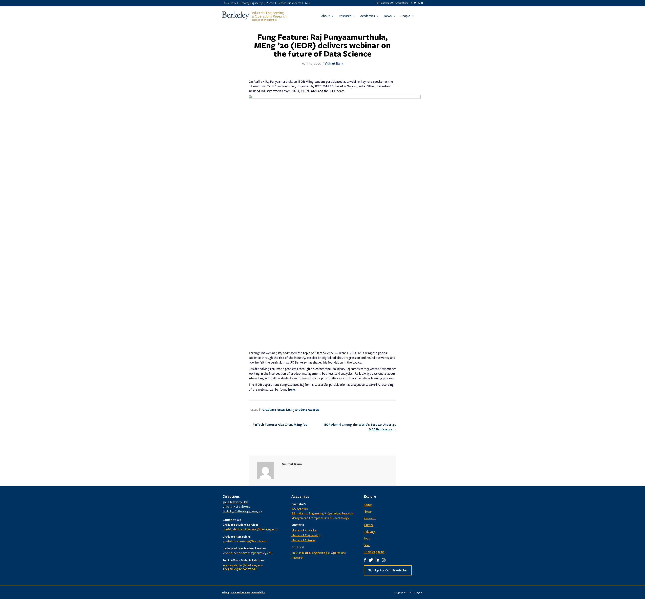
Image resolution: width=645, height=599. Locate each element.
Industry (369, 532)
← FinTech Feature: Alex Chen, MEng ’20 (278, 424)
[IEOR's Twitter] (415, 3)
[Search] (420, 16)
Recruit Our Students (289, 3)
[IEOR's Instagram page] (419, 3)
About (325, 16)
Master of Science (303, 540)
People (405, 16)
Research (345, 16)
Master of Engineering (305, 535)
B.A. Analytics (299, 509)
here (291, 389)
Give (307, 3)
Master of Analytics (304, 530)
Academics (367, 16)
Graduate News (273, 409)
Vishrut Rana (334, 63)
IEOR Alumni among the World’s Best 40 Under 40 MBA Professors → (360, 426)
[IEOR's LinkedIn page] (422, 3)
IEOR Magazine (374, 552)
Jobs (367, 538)
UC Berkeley (229, 3)
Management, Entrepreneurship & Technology (320, 518)
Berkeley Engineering (251, 3)
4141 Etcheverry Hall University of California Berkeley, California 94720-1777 (242, 506)
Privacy (225, 592)
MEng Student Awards (302, 409)
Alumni (270, 3)
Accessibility (258, 592)
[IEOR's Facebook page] (412, 3)
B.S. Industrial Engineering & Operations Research (322, 513)
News (388, 16)
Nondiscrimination (240, 592)
